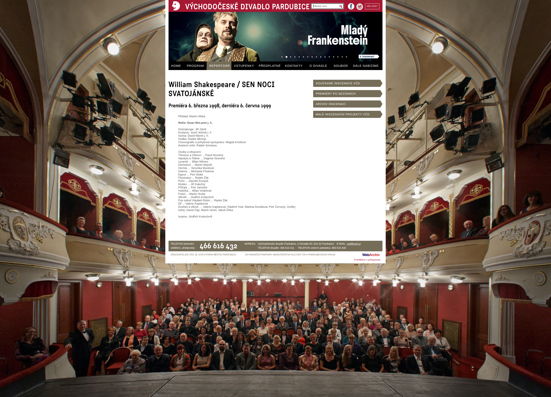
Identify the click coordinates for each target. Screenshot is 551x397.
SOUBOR (341, 65)
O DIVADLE (318, 65)
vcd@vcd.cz (354, 243)
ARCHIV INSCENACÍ (331, 104)
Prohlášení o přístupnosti (367, 260)
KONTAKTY (294, 65)
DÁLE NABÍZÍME (366, 65)
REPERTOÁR (219, 65)
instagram (359, 6)
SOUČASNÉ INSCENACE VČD (338, 83)
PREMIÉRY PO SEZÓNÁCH (336, 93)
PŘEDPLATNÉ (270, 65)
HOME (176, 65)
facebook (351, 5)
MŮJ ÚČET (372, 6)
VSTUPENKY (244, 65)
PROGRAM (195, 65)
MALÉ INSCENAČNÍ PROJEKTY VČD (343, 114)
